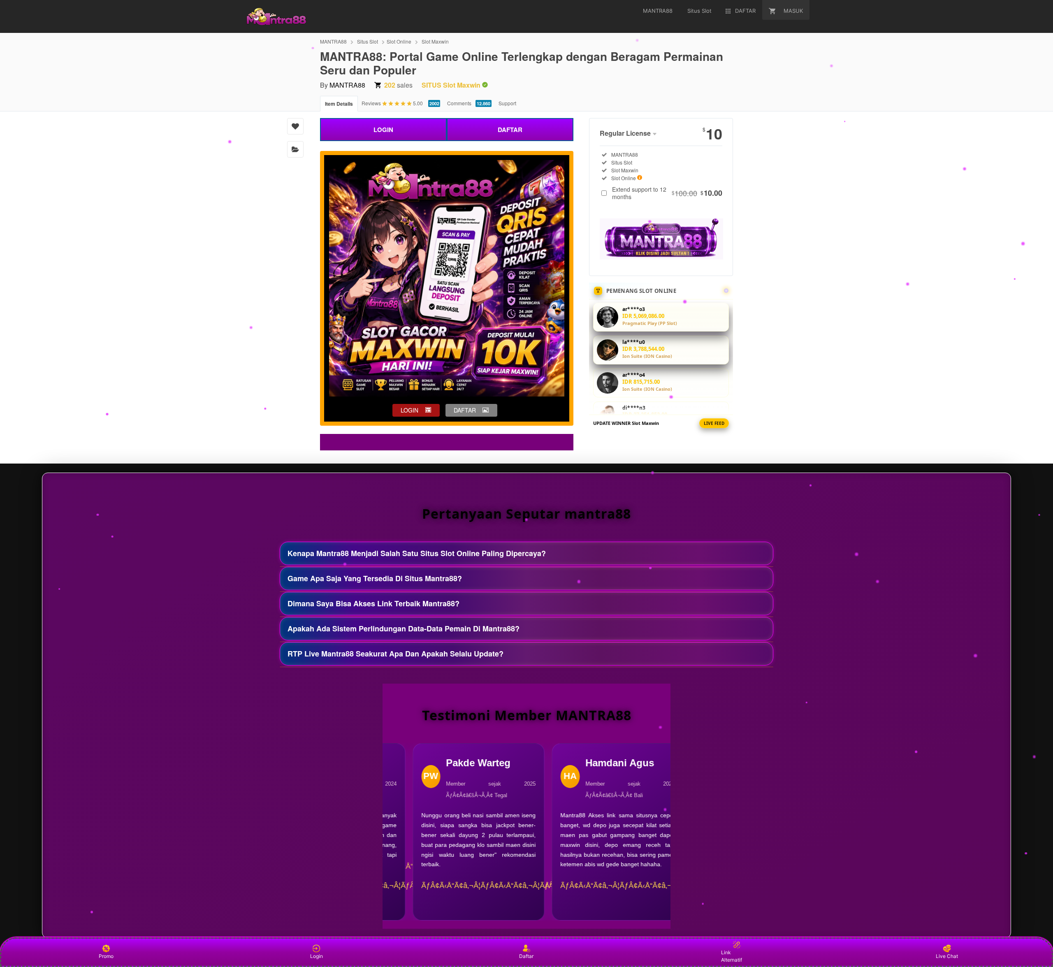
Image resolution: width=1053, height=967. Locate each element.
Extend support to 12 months (667, 193)
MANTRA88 (333, 41)
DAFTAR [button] (465, 410)
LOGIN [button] (409, 410)
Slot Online (399, 41)
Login (316, 956)
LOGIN (383, 129)
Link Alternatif (731, 956)
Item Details (339, 103)
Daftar (526, 956)
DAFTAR (510, 129)
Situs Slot (367, 41)
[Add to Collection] (295, 149)
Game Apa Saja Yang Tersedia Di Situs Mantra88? (375, 578)
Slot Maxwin (435, 41)
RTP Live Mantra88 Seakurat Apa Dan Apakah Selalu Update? (395, 653)
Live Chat (947, 956)
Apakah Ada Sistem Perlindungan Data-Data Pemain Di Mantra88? (404, 628)
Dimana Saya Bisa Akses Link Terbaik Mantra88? (373, 603)
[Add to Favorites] (295, 126)
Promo (106, 956)
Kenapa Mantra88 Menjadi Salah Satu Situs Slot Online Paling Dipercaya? (417, 553)
